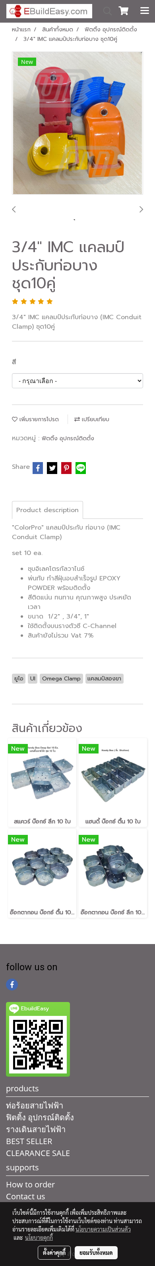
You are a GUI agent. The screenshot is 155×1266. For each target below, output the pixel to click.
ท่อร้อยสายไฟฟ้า (34, 1105)
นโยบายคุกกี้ (39, 1237)
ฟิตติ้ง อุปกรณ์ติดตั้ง (68, 438)
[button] (105, 11)
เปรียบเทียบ (94, 419)
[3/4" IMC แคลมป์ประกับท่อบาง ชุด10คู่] (77, 123)
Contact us (25, 1196)
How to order (30, 1184)
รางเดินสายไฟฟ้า (36, 1129)
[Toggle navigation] (144, 11)
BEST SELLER (29, 1141)
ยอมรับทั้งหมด (96, 1252)
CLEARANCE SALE (38, 1153)
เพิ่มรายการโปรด (38, 419)
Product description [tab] (47, 510)
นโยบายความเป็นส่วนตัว (103, 1229)
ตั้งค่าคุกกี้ (54, 1252)
